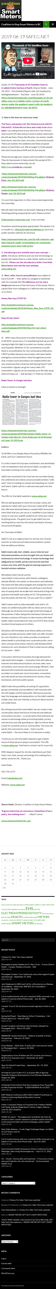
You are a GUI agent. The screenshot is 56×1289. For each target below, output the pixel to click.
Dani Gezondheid (8, 1210)
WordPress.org (7, 1273)
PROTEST (19, 920)
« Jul (4, 887)
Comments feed (8, 1268)
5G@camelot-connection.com (15, 219)
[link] (34, 94)
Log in (3, 1258)
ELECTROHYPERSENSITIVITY (21, 913)
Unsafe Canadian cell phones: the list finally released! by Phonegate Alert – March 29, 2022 (24, 1027)
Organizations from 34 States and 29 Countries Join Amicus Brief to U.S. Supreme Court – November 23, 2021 (26, 1056)
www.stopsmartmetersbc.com (16, 820)
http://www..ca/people (16, 167)
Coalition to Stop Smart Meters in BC (21, 24)
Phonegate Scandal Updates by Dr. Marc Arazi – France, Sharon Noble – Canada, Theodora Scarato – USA (27, 965)
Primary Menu (52, 24)
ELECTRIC (36, 909)
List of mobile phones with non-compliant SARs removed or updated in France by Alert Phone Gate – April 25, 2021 (28, 1140)
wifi (35, 924)
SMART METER (6, 924)
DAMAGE (14, 909)
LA (24, 917)
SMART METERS (23, 923)
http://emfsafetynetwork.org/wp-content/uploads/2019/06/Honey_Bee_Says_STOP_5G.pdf (27, 308)
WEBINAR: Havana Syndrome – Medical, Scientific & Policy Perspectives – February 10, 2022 (26, 1037)
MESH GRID (33, 917)
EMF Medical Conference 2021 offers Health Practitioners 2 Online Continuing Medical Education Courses (26, 1096)
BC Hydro (13, 905)
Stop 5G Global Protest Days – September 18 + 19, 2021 (24, 1065)
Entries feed (6, 1263)
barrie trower (5, 905)
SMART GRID (40, 920)
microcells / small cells (8, 920)
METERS (43, 917)
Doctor (23, 909)
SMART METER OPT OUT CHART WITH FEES (27, 1215)
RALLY (31, 920)
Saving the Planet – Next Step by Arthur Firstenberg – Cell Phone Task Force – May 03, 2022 (25, 1017)
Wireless (40, 924)
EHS (29, 908)
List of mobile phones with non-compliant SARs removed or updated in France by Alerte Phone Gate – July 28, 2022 (28, 997)
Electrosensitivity (48, 913)
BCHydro (20, 905)
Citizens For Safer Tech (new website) (17, 957)
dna (19, 909)
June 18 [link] (34, 94)
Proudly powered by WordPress (12, 1286)
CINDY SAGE (50, 905)
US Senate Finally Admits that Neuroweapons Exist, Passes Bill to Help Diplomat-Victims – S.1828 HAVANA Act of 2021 (27, 1086)
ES (5, 917)
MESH (27, 917)
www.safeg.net (39, 496)
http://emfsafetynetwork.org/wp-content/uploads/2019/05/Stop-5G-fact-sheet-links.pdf (24, 327)
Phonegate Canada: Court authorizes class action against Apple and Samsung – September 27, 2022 (27, 975)
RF (35, 920)
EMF (2, 917)
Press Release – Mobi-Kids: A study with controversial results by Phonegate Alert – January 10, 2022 (27, 1046)
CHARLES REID (29, 905)
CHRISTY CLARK (39, 905)
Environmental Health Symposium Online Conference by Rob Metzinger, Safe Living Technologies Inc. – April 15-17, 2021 (27, 1150)
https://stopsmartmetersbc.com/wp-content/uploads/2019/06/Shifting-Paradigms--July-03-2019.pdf (28, 176)
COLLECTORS (6, 909)
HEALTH (16, 917)
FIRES (9, 917)
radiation (26, 920)
